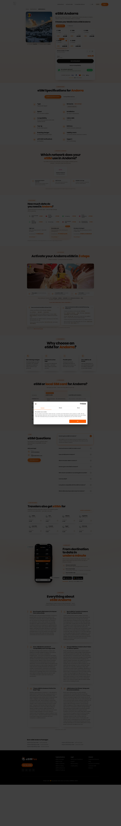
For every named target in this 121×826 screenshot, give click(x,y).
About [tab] (78, 407)
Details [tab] (60, 407)
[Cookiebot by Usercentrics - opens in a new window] (81, 404)
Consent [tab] (42, 407)
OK (77, 421)
